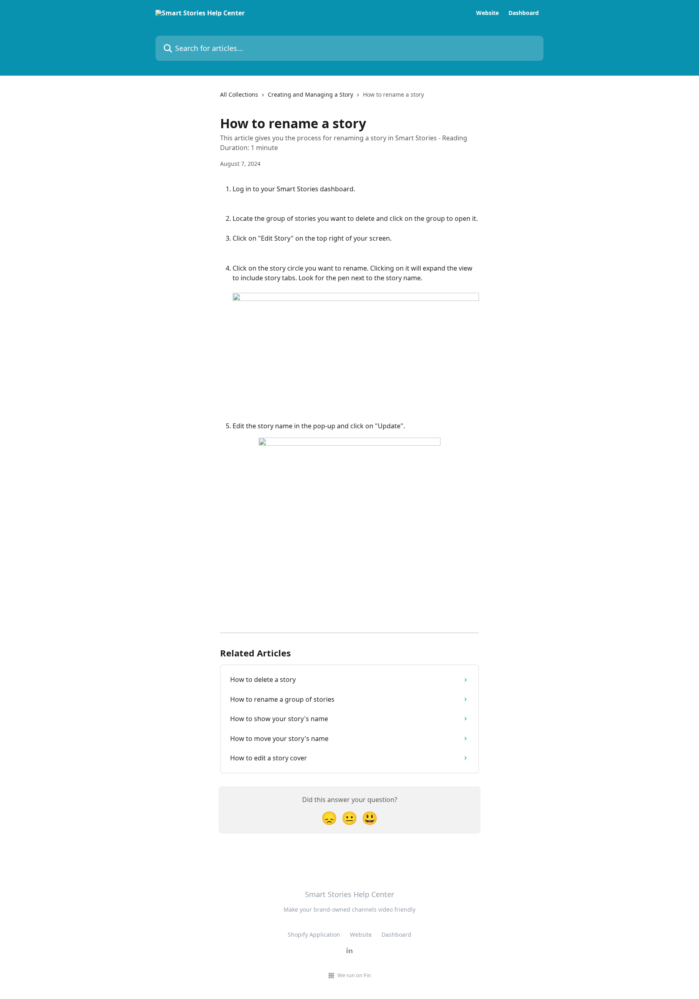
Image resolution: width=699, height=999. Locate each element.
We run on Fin (354, 975)
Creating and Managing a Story (310, 94)
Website (487, 13)
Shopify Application (314, 934)
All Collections (239, 94)
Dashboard (523, 13)
